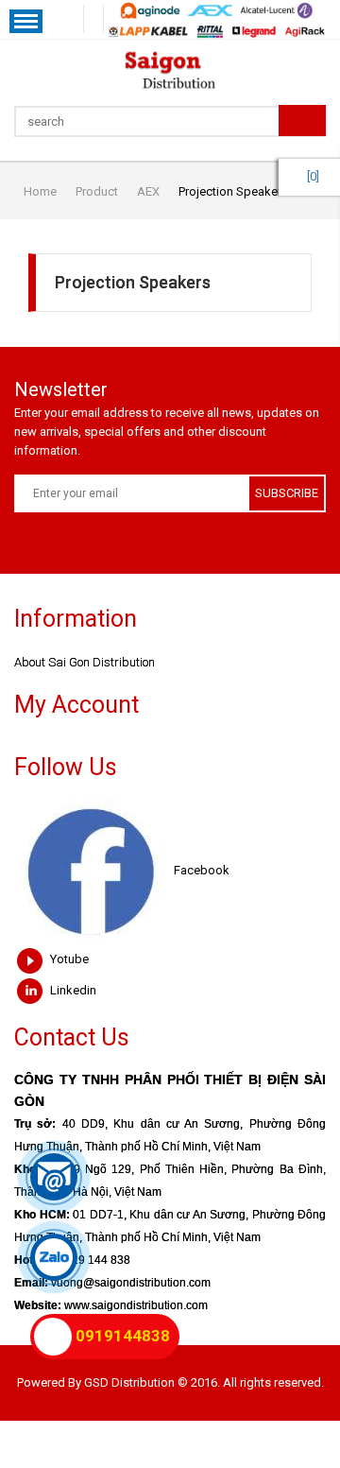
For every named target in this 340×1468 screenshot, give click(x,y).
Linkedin (71, 990)
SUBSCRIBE (286, 493)
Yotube (68, 959)
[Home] (170, 70)
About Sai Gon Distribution (84, 662)
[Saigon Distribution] (94, 19)
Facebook (200, 870)
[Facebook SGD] (74, 19)
